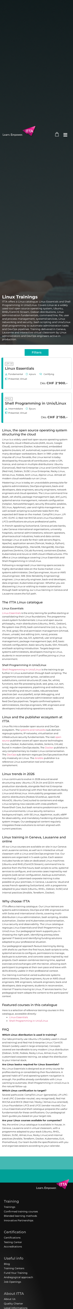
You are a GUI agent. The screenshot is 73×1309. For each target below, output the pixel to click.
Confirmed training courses (21, 1211)
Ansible (39, 758)
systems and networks (33, 730)
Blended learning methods (20, 1215)
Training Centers (14, 1268)
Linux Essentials (19, 368)
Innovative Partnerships (18, 1220)
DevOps (11, 754)
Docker (49, 747)
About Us (9, 1299)
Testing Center (13, 1242)
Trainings (9, 1207)
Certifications (12, 1237)
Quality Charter (13, 1303)
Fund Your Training (15, 1272)
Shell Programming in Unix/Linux (35, 403)
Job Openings (12, 1281)
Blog (7, 1264)
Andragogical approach (18, 1277)
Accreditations (13, 1246)
